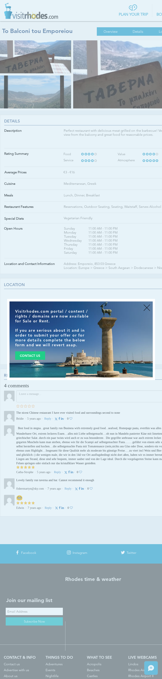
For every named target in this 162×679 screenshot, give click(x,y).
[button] (147, 307)
